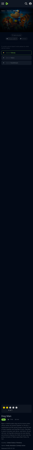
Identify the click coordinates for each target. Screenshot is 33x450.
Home (3, 11)
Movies (9, 11)
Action (23, 445)
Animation (13, 445)
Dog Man (6, 416)
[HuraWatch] (7, 3)
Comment (24, 38)
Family (8, 445)
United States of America (14, 442)
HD (3, 419)
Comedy (18, 445)
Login (30, 3)
